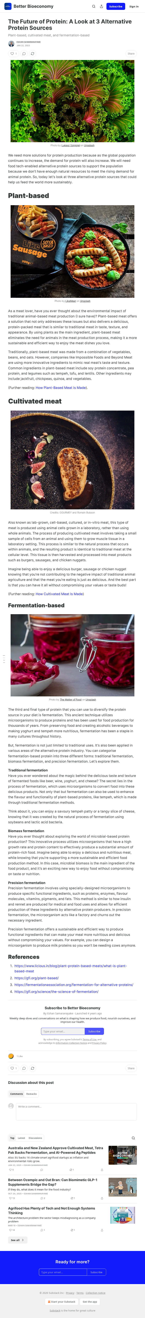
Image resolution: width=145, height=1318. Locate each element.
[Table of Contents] (3, 659)
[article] (72, 1158)
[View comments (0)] (24, 53)
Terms (80, 1293)
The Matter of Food (71, 699)
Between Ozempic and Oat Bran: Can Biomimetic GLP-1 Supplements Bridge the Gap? (52, 1182)
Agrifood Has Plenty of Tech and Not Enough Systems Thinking (51, 1210)
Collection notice (95, 1293)
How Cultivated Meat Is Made (59, 594)
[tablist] (23, 1093)
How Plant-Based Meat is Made (61, 388)
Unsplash (89, 145)
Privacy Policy (99, 1043)
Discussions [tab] (35, 1138)
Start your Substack (63, 1301)
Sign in (134, 6)
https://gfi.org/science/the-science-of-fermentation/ (56, 992)
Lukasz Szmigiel (71, 145)
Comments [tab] (16, 1094)
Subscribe (115, 6)
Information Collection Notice (71, 1043)
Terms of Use (89, 1039)
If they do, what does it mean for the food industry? (39, 1189)
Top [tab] (12, 1138)
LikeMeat (70, 300)
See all (15, 1240)
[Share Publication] (101, 6)
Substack (55, 1310)
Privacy (70, 1293)
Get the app (90, 1301)
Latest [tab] (21, 1138)
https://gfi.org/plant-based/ (36, 978)
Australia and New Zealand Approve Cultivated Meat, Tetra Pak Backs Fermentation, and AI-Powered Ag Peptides (55, 1150)
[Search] (93, 6)
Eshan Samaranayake (29, 42)
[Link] (3, 195)
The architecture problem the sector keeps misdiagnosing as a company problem (52, 1219)
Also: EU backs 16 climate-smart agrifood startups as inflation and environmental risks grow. (48, 1159)
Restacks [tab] (31, 1094)
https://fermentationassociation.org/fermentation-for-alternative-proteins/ (73, 985)
